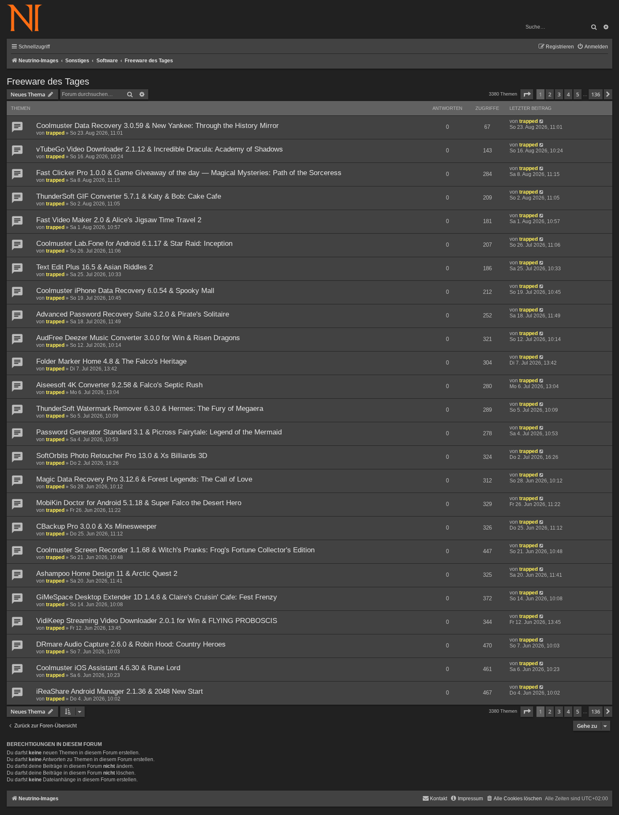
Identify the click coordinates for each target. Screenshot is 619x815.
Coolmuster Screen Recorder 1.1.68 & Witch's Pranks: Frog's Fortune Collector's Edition (175, 550)
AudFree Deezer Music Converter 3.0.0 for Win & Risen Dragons (138, 338)
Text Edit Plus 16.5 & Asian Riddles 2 (94, 267)
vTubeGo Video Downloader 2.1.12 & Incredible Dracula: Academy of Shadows (159, 149)
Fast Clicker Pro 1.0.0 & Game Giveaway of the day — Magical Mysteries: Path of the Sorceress (189, 173)
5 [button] (577, 94)
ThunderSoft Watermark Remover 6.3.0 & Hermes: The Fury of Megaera (149, 409)
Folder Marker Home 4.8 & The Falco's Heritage (111, 361)
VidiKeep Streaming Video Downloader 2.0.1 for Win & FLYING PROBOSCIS (156, 621)
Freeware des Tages (48, 81)
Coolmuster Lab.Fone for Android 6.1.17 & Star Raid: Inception (134, 244)
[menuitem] (592, 47)
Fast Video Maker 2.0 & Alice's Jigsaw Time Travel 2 (118, 220)
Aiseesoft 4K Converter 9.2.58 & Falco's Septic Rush (119, 385)
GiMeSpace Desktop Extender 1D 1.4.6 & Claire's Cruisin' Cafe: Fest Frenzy (156, 597)
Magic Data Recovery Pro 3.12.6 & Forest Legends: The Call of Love (144, 479)
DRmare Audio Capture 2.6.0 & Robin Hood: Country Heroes (131, 644)
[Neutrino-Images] (29, 18)
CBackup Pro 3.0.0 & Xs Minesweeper (96, 526)
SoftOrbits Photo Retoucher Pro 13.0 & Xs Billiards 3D (121, 456)
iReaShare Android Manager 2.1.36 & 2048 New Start (119, 691)
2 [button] (549, 94)
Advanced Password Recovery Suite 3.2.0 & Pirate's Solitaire (132, 314)
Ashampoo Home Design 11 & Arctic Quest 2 (106, 574)
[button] (526, 94)
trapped (55, 133)
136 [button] (595, 94)
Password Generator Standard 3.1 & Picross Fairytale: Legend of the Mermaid (159, 432)
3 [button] (559, 94)
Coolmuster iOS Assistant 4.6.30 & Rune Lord (108, 668)
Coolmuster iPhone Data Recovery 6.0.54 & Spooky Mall (125, 291)
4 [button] (568, 94)
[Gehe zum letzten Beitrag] (541, 121)
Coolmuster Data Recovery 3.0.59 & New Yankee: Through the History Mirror (157, 126)
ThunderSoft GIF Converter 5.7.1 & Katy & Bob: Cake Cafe (128, 196)
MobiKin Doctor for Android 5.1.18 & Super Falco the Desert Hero (138, 503)
